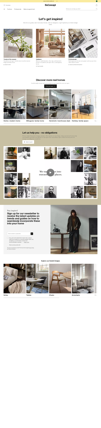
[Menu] (4, 9)
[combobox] (81, 8)
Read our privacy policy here (14, 244)
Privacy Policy (31, 247)
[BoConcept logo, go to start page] (51, 5)
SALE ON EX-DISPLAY (48, 1)
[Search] (96, 8)
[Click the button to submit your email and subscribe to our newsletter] (32, 233)
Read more (26, 242)
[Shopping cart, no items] (96, 5)
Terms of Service (12, 249)
